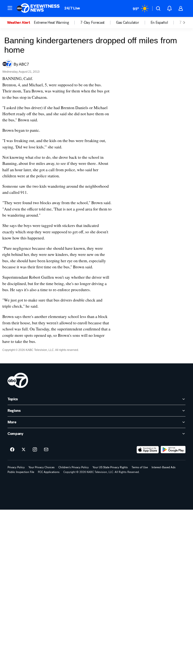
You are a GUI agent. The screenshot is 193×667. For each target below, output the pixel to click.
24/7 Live (72, 8)
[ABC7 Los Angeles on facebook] (12, 449)
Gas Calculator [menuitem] (127, 22)
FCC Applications (49, 472)
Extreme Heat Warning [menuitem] (51, 22)
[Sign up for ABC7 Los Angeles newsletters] (46, 449)
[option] (20, 22)
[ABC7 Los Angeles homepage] (38, 8)
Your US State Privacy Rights (110, 467)
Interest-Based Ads (164, 467)
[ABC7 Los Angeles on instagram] (35, 449)
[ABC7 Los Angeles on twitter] (23, 449)
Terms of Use (140, 467)
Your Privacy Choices (41, 467)
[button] (10, 8)
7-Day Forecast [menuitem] (92, 22)
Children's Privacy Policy (73, 467)
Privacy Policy (16, 467)
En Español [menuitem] (159, 22)
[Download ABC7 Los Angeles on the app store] (148, 449)
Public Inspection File (21, 472)
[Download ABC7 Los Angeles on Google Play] (173, 449)
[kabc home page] (18, 380)
